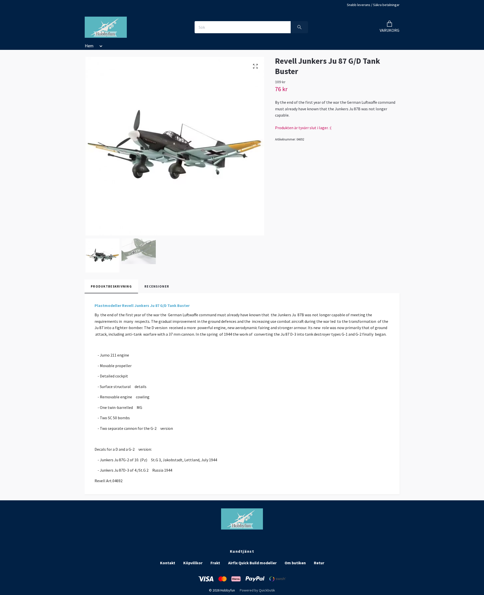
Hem (89, 46)
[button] (100, 47)
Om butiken (295, 562)
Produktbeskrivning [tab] (111, 286)
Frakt (215, 562)
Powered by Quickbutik (257, 590)
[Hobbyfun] (106, 27)
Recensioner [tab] (156, 286)
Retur (319, 562)
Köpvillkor (192, 562)
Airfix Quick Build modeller (252, 562)
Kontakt (167, 562)
